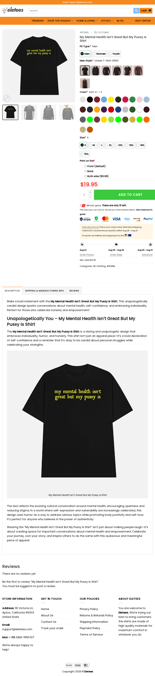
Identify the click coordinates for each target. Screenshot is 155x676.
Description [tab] (12, 290)
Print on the (87, 161)
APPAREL (106, 20)
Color (84, 92)
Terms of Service (91, 634)
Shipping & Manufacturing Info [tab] (44, 290)
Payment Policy (90, 628)
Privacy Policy (89, 609)
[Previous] (7, 66)
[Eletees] (12, 10)
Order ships (116, 254)
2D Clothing (101, 32)
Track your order (52, 628)
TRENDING (37, 20)
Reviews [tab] (74, 290)
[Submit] (136, 11)
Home (45, 609)
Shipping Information (94, 622)
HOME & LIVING (86, 20)
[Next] (70, 66)
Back (90, 171)
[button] (146, 11)
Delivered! (147, 254)
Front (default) (96, 166)
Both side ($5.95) (98, 176)
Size (83, 137)
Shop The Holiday (59, 20)
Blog (120, 20)
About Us (47, 615)
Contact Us (48, 622)
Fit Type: (85, 46)
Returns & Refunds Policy (96, 615)
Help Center (143, 20)
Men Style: (86, 60)
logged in (26, 586)
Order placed (87, 254)
